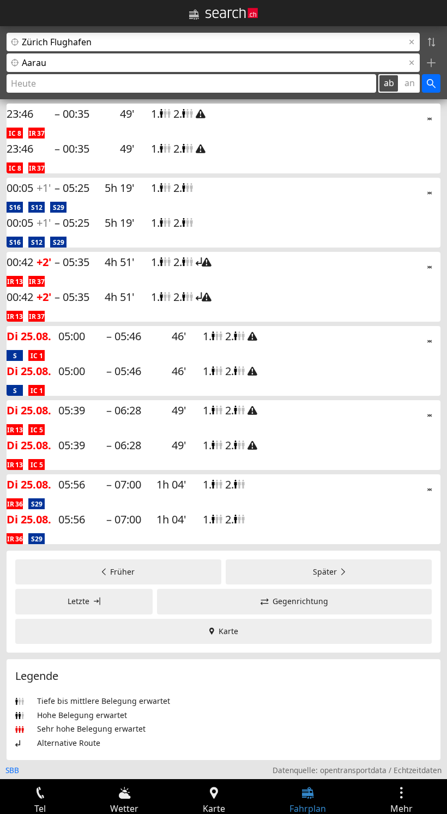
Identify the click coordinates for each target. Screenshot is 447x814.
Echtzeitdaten (418, 770)
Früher (122, 571)
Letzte (78, 601)
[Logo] (232, 13)
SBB (12, 770)
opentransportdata (353, 770)
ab (389, 83)
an (409, 83)
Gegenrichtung (300, 601)
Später (325, 571)
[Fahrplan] (194, 14)
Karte (228, 631)
